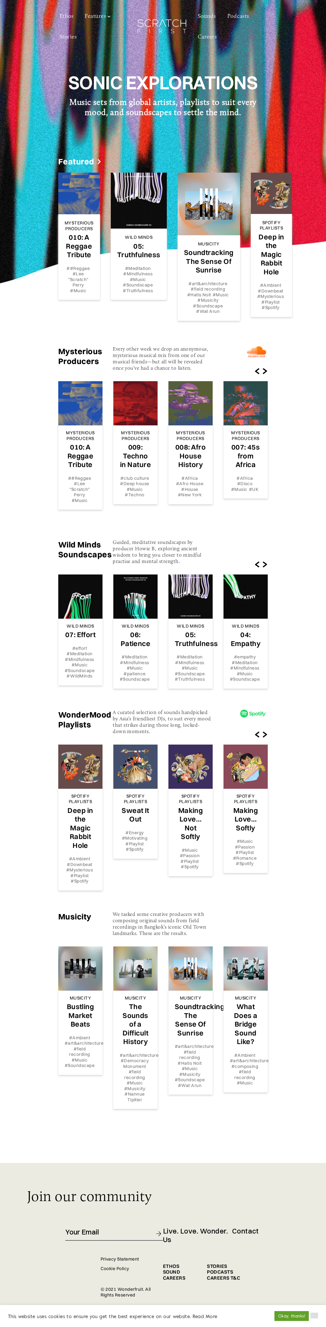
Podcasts (238, 16)
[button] (314, 1315)
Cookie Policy (115, 1268)
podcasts (220, 1272)
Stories (68, 37)
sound (171, 1272)
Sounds (207, 16)
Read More (205, 1316)
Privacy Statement (120, 1259)
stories (217, 1266)
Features (95, 16)
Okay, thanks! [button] (291, 1316)
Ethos (67, 16)
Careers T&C (223, 1278)
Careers (207, 37)
